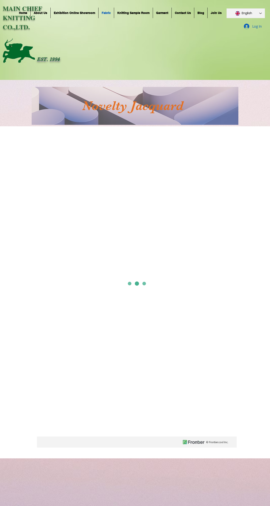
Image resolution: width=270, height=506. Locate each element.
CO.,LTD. (16, 26)
